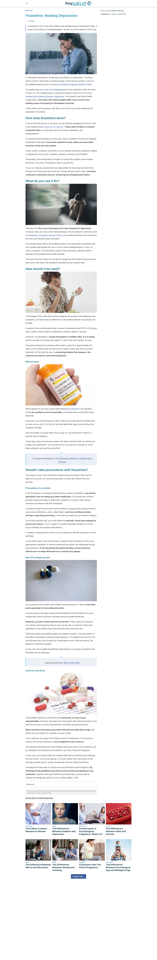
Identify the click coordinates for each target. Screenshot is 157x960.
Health (108, 826)
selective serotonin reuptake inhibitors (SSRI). (72, 84)
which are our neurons (53, 127)
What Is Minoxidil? (71, 663)
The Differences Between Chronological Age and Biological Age (118, 867)
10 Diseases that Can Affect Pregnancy (90, 866)
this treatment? (73, 409)
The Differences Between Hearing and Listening (63, 867)
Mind (54, 826)
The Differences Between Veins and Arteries (116, 831)
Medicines (29, 10)
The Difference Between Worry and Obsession (38, 866)
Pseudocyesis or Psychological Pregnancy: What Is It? (91, 831)
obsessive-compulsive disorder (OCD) (45, 235)
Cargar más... (78, 876)
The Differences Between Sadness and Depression (64, 831)
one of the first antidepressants (53, 89)
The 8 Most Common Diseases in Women (36, 830)
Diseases (29, 826)
